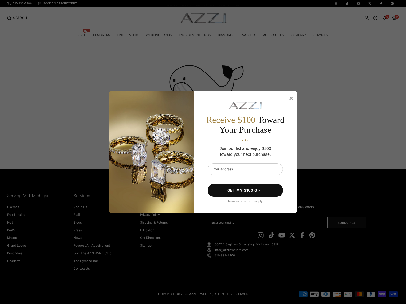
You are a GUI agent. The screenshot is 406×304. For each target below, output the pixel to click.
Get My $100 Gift (245, 190)
